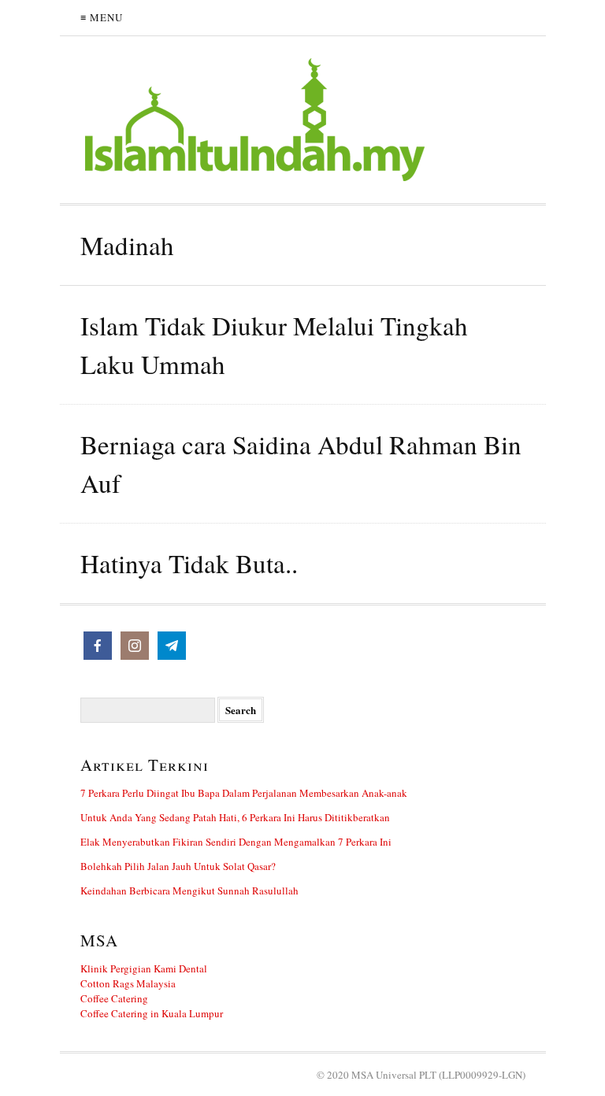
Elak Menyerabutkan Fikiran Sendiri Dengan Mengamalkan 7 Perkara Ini (236, 842)
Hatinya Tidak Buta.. (189, 563)
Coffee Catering (114, 998)
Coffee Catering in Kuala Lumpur (151, 1013)
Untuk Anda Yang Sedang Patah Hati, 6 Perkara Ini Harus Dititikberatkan (235, 817)
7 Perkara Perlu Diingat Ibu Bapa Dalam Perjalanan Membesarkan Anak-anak (243, 793)
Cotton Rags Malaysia (128, 983)
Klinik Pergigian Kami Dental (143, 968)
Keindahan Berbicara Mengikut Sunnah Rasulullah (189, 890)
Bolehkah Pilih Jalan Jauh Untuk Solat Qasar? (178, 866)
